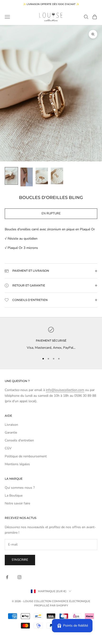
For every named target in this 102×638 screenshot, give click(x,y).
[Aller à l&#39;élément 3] (41, 175)
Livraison (11, 424)
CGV (8, 448)
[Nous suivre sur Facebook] (7, 577)
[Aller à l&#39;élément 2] (26, 177)
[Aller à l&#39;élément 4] (57, 175)
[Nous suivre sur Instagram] (19, 577)
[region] (51, 338)
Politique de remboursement (26, 456)
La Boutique (14, 495)
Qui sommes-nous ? (20, 487)
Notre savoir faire (17, 503)
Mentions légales (17, 464)
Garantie (11, 432)
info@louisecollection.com (65, 390)
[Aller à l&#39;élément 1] (11, 175)
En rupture (51, 213)
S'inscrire (20, 560)
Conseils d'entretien (19, 440)
